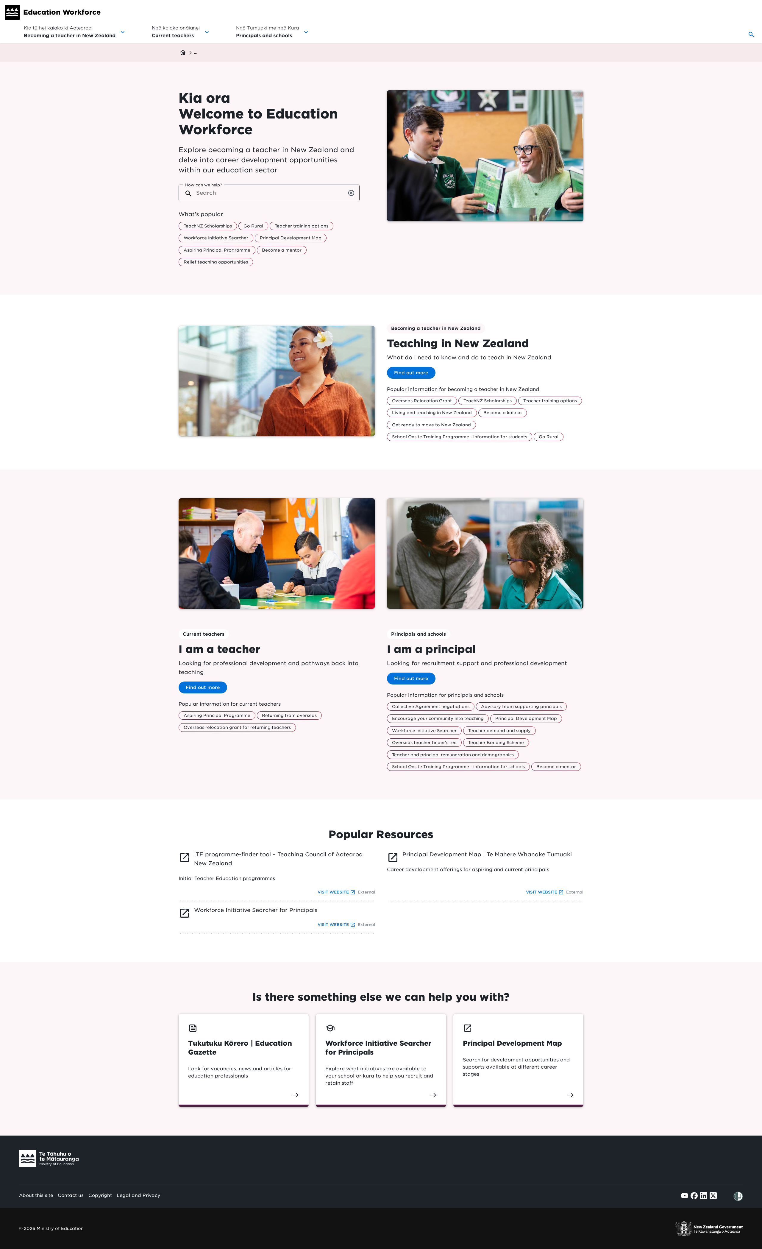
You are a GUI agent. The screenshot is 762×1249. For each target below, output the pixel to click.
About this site (36, 1195)
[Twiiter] (713, 1196)
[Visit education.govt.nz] (49, 1160)
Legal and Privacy (138, 1195)
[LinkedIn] (703, 1196)
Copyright (100, 1195)
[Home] (12, 12)
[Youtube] (684, 1195)
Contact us (71, 1195)
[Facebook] (694, 1195)
